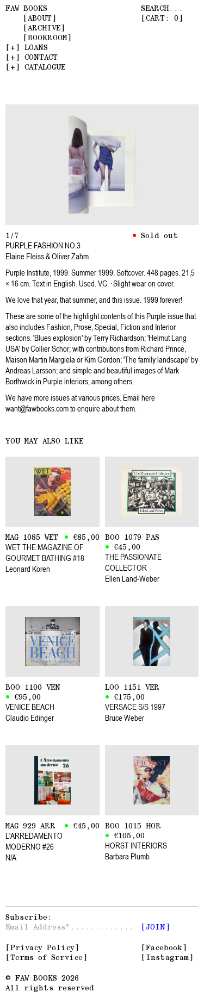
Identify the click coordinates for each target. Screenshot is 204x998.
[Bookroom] (47, 37)
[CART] (162, 18)
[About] (40, 18)
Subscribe (26, 917)
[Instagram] (167, 957)
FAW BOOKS (26, 8)
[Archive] (44, 27)
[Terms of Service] (46, 957)
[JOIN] (155, 926)
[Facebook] (164, 947)
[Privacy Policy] (42, 947)
